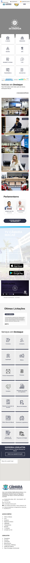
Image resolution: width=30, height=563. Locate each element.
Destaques (25, 119)
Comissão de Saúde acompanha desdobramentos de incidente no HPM (14, 186)
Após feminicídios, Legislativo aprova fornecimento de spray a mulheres (13, 130)
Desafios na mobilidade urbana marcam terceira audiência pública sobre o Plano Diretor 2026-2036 (14, 149)
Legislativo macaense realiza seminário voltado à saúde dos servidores (13, 112)
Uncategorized (24, 100)
